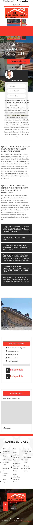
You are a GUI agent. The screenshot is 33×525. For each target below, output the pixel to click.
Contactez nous (14, 67)
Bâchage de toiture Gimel (27, 460)
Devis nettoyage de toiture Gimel (16, 456)
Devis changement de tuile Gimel (6, 452)
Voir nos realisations (18, 61)
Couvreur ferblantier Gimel (27, 468)
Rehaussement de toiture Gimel (6, 462)
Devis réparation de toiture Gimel (16, 478)
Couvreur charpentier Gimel (27, 451)
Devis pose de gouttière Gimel (6, 472)
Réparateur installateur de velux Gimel (16, 467)
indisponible (9, 1)
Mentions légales (26, 521)
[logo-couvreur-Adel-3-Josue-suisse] (16, 12)
